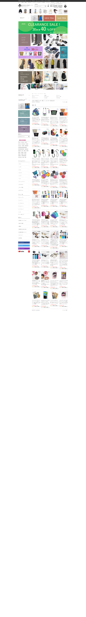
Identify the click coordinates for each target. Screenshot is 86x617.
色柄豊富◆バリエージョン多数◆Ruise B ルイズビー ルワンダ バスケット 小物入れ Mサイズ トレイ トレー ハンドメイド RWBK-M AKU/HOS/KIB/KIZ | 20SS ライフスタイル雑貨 (45, 282)
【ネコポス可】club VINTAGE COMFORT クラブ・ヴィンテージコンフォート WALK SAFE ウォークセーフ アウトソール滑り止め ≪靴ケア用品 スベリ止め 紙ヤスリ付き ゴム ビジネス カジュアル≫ (45, 302)
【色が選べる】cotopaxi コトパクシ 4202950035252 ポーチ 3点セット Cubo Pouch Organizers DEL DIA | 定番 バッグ (36, 181)
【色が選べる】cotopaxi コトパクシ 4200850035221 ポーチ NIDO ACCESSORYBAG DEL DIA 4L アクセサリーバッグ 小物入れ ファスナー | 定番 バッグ (45, 139)
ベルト (34, 96)
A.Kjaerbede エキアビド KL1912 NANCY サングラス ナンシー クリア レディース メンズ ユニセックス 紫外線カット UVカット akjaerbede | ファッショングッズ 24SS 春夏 (45, 262)
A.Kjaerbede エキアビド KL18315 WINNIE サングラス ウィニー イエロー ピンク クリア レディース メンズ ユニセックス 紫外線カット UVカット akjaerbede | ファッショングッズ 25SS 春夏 (63, 222)
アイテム (35, 93)
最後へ (67, 310)
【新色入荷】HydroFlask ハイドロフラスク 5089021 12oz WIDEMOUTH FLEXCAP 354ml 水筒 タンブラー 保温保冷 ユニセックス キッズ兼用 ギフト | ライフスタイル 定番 (45, 201)
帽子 (45, 95)
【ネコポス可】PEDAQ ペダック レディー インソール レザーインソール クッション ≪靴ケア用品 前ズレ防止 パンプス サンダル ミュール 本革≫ (54, 302)
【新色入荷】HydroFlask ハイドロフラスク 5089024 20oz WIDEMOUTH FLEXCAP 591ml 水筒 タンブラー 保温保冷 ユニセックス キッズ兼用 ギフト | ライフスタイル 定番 (63, 201)
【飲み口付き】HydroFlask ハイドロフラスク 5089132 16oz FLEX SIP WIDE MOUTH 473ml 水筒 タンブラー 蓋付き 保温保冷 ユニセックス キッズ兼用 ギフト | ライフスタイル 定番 (36, 262)
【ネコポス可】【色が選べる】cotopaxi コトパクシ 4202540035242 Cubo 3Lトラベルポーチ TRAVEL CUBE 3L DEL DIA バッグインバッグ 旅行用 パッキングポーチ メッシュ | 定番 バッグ (36, 119)
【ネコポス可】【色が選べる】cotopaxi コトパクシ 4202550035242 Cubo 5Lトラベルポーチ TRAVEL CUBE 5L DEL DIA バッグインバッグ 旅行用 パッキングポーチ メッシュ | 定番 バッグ (54, 222)
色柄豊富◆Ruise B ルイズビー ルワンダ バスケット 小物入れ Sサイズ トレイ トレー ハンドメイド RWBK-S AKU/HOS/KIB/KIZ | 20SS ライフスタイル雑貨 (36, 282)
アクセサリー (47, 96)
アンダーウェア (35, 97)
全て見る (58, 97)
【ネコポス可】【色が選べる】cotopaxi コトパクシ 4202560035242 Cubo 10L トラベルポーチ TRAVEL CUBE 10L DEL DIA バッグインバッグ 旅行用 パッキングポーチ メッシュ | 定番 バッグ (45, 181)
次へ (64, 310)
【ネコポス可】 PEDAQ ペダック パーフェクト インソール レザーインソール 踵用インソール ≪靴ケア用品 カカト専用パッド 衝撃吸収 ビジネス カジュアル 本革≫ (36, 302)
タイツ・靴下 (59, 96)
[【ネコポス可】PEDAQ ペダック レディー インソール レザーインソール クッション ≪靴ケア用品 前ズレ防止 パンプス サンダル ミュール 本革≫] (54, 295)
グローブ (58, 95)
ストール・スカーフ (36, 95)
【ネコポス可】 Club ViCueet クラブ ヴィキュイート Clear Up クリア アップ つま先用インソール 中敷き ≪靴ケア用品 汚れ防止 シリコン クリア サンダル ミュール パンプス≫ (63, 302)
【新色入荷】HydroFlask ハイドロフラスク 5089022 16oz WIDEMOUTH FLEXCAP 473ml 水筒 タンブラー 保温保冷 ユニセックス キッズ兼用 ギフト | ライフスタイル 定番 (54, 201)
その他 (46, 97)
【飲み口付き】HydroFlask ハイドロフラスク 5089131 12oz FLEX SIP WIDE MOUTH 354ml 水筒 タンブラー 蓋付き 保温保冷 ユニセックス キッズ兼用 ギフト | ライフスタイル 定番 (63, 241)
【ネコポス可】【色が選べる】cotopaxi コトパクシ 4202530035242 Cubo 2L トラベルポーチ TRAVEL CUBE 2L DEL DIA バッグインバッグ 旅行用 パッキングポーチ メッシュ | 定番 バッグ (63, 160)
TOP (32, 93)
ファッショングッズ (40, 93)
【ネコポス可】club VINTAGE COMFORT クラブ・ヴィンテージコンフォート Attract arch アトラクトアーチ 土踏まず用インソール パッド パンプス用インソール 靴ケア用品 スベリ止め (63, 282)
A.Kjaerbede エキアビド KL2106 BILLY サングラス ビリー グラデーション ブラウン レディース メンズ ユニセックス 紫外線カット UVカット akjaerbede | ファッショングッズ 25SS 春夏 (36, 241)
